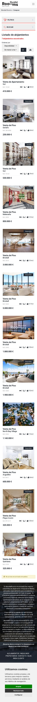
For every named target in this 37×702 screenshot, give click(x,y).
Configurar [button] (18, 695)
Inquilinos (24, 653)
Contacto (22, 656)
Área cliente (18, 658)
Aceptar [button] (18, 686)
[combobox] (10, 46)
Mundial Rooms (6, 10)
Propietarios (11, 656)
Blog (29, 656)
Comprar (16, 10)
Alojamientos (13, 653)
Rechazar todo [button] (18, 691)
